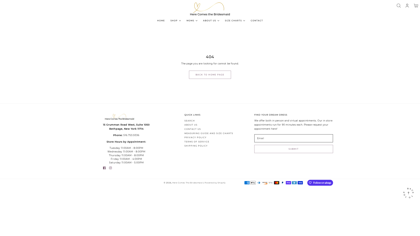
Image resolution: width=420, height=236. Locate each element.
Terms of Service (196, 141)
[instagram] (110, 169)
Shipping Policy (196, 146)
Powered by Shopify (215, 183)
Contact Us (192, 129)
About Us (190, 125)
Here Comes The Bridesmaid (187, 183)
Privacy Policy (195, 137)
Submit (294, 149)
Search (189, 120)
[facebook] (104, 169)
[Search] (399, 6)
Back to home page (210, 74)
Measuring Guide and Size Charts (208, 133)
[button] (399, 5)
